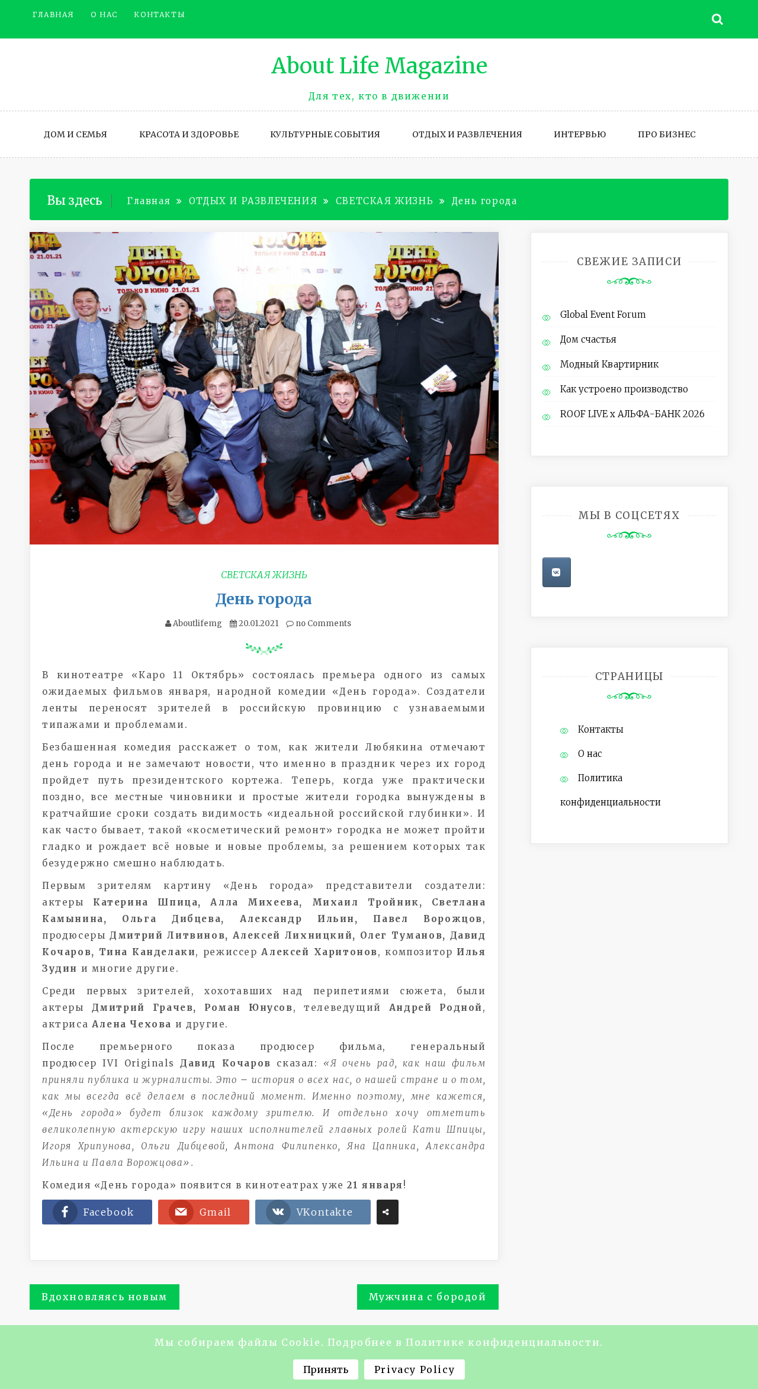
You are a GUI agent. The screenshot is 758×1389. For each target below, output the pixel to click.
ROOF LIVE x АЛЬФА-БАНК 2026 (632, 414)
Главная (53, 14)
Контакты (159, 14)
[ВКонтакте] (556, 572)
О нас (104, 14)
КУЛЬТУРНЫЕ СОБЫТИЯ (325, 134)
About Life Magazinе (379, 66)
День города (264, 598)
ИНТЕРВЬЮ (580, 134)
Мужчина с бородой (427, 1297)
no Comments (322, 623)
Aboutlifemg (197, 623)
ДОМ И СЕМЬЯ (75, 134)
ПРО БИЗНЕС (667, 134)
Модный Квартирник (609, 364)
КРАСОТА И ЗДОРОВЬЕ (189, 134)
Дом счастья (588, 339)
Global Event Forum (603, 314)
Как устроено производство (624, 389)
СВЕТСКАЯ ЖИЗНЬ (264, 575)
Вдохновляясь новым (104, 1297)
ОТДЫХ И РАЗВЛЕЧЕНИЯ (467, 134)
